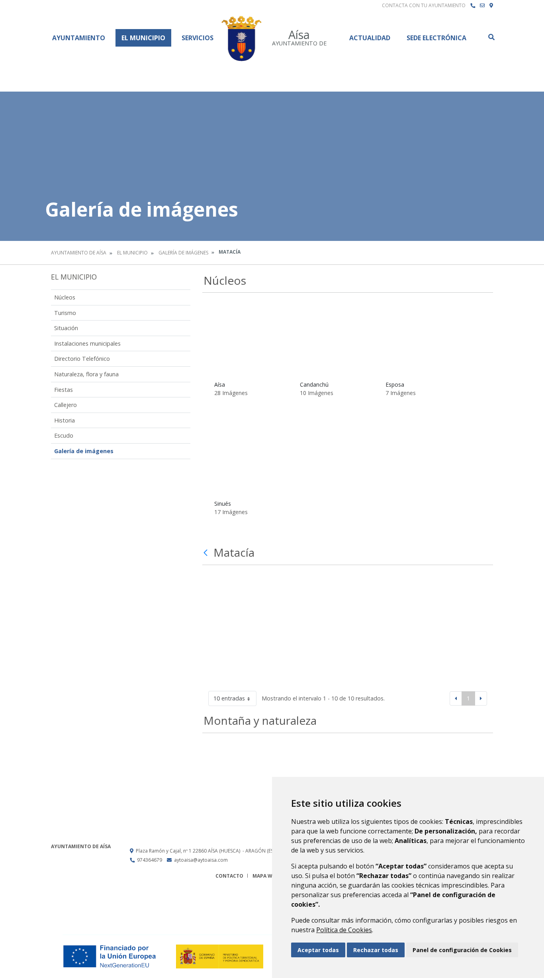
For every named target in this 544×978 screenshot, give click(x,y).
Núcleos (64, 297)
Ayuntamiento (78, 37)
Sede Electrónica (436, 37)
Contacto (229, 875)
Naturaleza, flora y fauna (86, 374)
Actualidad (369, 37)
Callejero (65, 405)
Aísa (219, 384)
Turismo (65, 313)
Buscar (491, 37)
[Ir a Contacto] (482, 5)
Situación (66, 328)
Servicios (197, 37)
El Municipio (143, 37)
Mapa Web (265, 875)
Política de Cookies (344, 929)
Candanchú (314, 384)
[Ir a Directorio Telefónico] (472, 5)
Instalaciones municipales (87, 343)
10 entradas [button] (229, 698)
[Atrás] (206, 552)
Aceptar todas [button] (318, 950)
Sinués (222, 503)
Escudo (63, 435)
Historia (64, 420)
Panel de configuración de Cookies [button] (462, 950)
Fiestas (63, 389)
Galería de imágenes (183, 252)
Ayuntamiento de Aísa (78, 252)
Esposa (394, 384)
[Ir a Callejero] (491, 5)
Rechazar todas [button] (375, 950)
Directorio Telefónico (82, 358)
